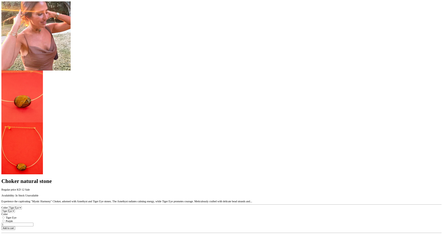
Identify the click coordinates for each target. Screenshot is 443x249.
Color (4, 207)
